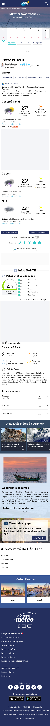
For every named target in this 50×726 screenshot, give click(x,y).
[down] (25, 512)
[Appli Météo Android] (33, 699)
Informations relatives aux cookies (15, 711)
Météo (2, 8)
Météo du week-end (39, 232)
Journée (11, 42)
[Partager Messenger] (34, 242)
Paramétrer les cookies (12, 714)
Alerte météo (7, 645)
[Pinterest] (33, 687)
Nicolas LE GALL (24, 64)
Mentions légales (14, 707)
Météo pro (6, 676)
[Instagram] (28, 687)
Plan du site (37, 707)
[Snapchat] (22, 687)
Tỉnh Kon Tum (15, 8)
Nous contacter (8, 657)
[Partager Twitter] (29, 242)
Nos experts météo (10, 637)
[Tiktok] (39, 687)
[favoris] (38, 14)
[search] (46, 3)
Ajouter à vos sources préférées (26, 249)
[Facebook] (10, 687)
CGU (24, 707)
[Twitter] (16, 687)
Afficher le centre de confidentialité (35, 714)
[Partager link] (19, 242)
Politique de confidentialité (39, 711)
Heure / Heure (24, 42)
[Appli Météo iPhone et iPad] (16, 699)
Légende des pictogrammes (14, 660)
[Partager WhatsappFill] (39, 242)
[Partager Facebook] (24, 242)
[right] (48, 33)
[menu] (3, 3)
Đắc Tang (23, 8)
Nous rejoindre (8, 653)
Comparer (37, 42)
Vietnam (8, 8)
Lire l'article (39, 538)
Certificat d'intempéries (12, 641)
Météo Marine (7, 672)
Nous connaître (8, 649)
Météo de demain (10, 232)
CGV (29, 707)
